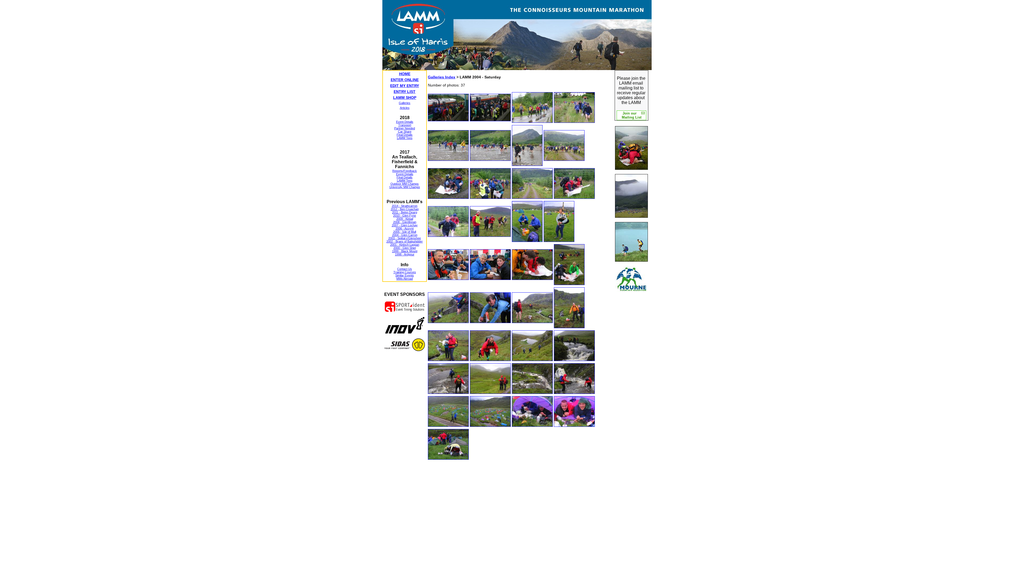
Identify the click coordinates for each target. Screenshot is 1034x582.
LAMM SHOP (404, 97)
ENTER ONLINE (405, 80)
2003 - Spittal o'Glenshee (404, 238)
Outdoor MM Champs (404, 183)
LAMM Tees (405, 138)
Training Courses (404, 272)
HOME (404, 74)
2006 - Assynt (405, 228)
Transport (404, 125)
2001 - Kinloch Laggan (404, 244)
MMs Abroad (404, 278)
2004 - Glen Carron (404, 235)
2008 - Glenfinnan (404, 222)
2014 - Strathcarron (404, 205)
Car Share (404, 131)
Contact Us (404, 269)
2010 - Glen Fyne (404, 215)
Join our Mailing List (631, 115)
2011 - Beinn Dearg (404, 212)
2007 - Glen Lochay (405, 225)
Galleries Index (441, 77)
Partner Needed (404, 128)
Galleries (404, 103)
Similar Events (404, 275)
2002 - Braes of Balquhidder (404, 241)
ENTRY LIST (404, 91)
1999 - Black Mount (404, 251)
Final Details (405, 134)
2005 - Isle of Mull (404, 231)
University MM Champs (404, 187)
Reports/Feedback (404, 170)
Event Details (404, 121)
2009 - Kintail (404, 218)
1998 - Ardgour (404, 254)
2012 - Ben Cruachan (405, 209)
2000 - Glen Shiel (404, 248)
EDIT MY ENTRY (404, 86)
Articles (405, 107)
